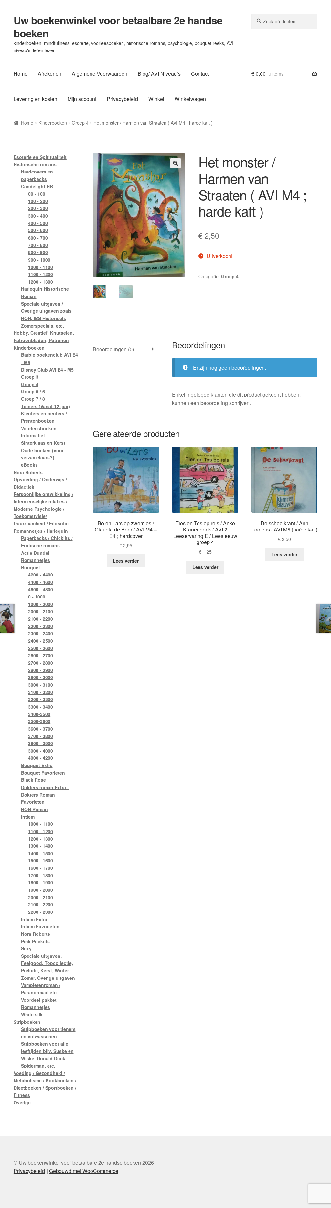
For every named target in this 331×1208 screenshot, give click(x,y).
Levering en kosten (35, 99)
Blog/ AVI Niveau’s (159, 73)
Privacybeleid (122, 99)
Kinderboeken (52, 122)
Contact (200, 73)
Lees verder (126, 560)
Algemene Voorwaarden (99, 73)
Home (20, 73)
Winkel (156, 99)
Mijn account (82, 99)
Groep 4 (80, 122)
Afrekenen (49, 73)
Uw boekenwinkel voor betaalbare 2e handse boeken (118, 26)
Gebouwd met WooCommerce (83, 1171)
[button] (175, 163)
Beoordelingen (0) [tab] (113, 349)
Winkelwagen (190, 99)
